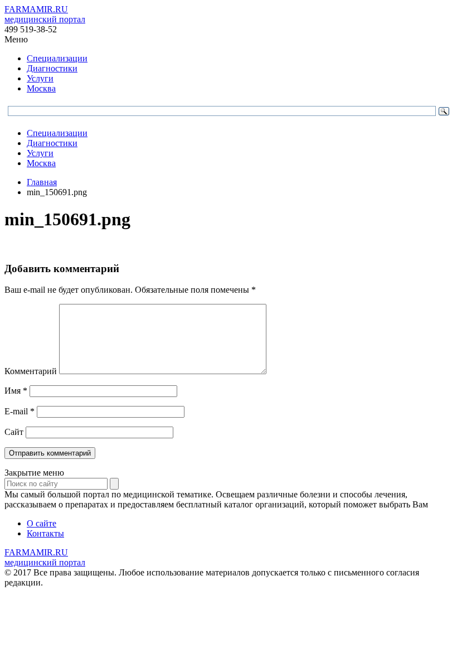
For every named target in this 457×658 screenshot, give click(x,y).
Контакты (45, 533)
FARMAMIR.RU (44, 14)
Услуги (40, 78)
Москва (41, 88)
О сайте (41, 523)
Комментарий (30, 371)
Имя (15, 390)
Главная (42, 182)
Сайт (13, 432)
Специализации (57, 58)
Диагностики (52, 68)
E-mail (19, 411)
